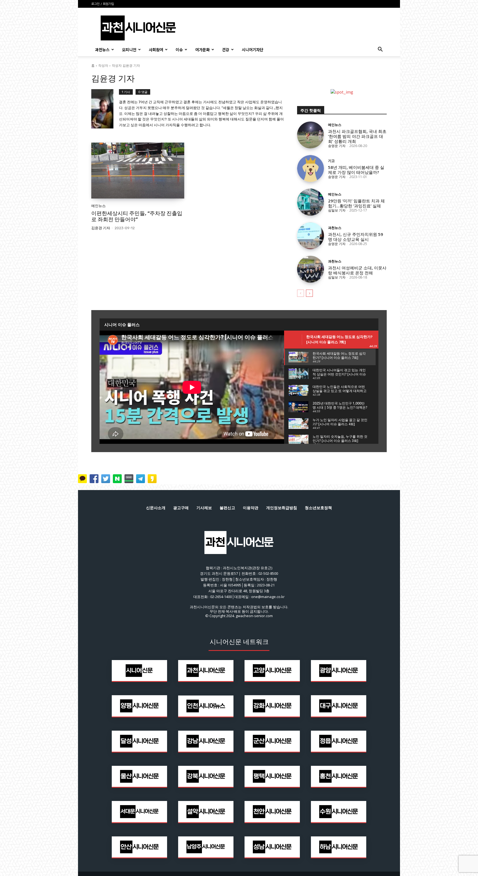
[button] (380, 50)
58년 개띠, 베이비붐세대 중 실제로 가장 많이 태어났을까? (356, 169)
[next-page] (309, 293)
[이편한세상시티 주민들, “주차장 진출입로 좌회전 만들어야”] (137, 171)
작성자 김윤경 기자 (126, 65)
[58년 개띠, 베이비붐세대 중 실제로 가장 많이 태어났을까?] (310, 168)
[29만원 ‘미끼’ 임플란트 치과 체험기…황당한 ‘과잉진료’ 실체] (310, 202)
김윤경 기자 (100, 228)
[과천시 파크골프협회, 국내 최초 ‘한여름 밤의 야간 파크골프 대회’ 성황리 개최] (310, 135)
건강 (225, 49)
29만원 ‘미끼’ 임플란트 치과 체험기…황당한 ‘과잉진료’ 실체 (356, 203)
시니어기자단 (252, 49)
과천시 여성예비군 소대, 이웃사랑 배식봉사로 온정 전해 (357, 270)
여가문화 (202, 49)
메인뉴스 (98, 206)
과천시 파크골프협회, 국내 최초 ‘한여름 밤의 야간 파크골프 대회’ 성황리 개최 (357, 136)
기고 (331, 161)
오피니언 (129, 49)
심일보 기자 (336, 210)
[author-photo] (105, 109)
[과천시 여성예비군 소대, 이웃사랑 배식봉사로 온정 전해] (310, 269)
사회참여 (156, 49)
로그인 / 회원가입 (102, 4)
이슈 (179, 49)
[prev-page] (300, 293)
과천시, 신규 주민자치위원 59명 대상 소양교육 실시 (355, 236)
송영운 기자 (336, 145)
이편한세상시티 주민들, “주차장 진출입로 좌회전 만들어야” (136, 216)
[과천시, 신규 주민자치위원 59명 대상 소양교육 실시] (310, 235)
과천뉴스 (102, 49)
